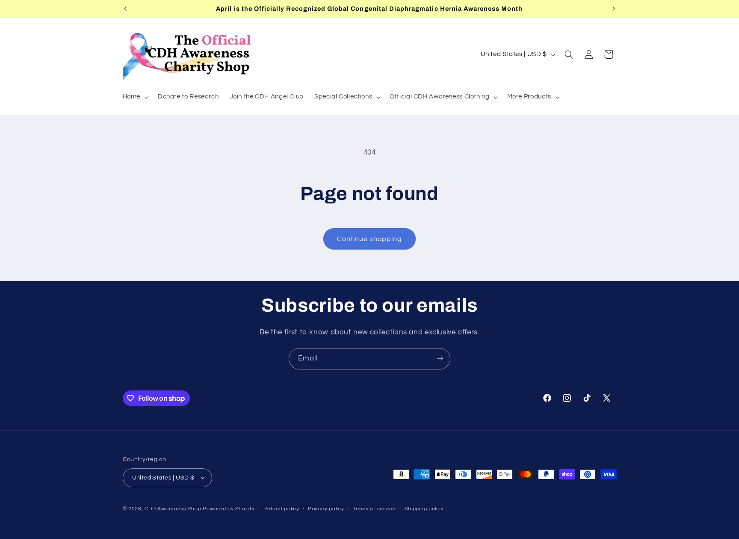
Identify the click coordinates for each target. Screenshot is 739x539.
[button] (134, 97)
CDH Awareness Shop (173, 508)
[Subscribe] (440, 358)
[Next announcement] (613, 8)
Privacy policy (326, 508)
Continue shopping (369, 238)
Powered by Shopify (228, 508)
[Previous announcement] (125, 8)
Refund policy (281, 508)
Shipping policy (424, 508)
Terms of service (374, 508)
